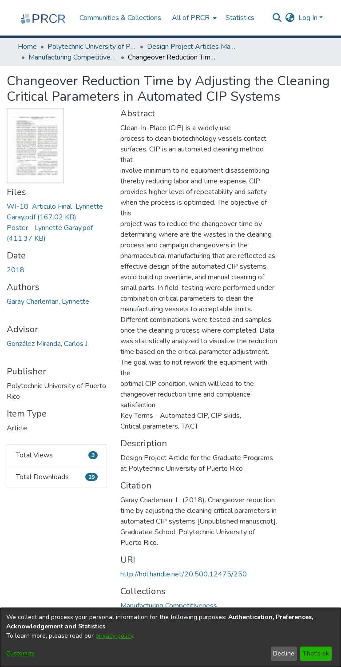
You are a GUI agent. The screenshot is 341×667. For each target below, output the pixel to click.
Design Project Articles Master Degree (191, 47)
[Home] (44, 18)
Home (27, 47)
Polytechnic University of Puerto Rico (92, 47)
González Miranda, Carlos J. (48, 344)
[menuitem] (193, 18)
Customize (20, 653)
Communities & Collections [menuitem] (120, 18)
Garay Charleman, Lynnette (48, 301)
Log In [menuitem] (307, 18)
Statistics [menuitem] (240, 18)
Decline (283, 653)
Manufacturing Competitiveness (72, 57)
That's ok (315, 653)
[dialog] (170, 637)
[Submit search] (277, 17)
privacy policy (114, 635)
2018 (15, 270)
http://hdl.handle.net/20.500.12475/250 (183, 574)
